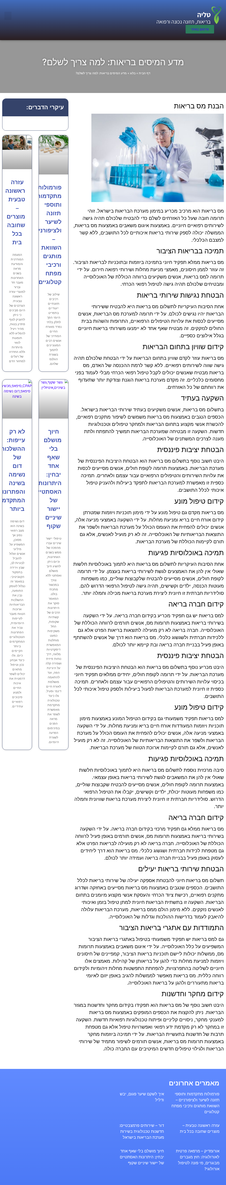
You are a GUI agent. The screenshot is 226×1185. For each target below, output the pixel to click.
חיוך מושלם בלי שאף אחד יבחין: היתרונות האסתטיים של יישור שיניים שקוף (142, 1157)
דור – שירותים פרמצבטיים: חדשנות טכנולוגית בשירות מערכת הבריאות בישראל (141, 1131)
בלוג (133, 73)
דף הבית (144, 73)
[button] (7, 16)
